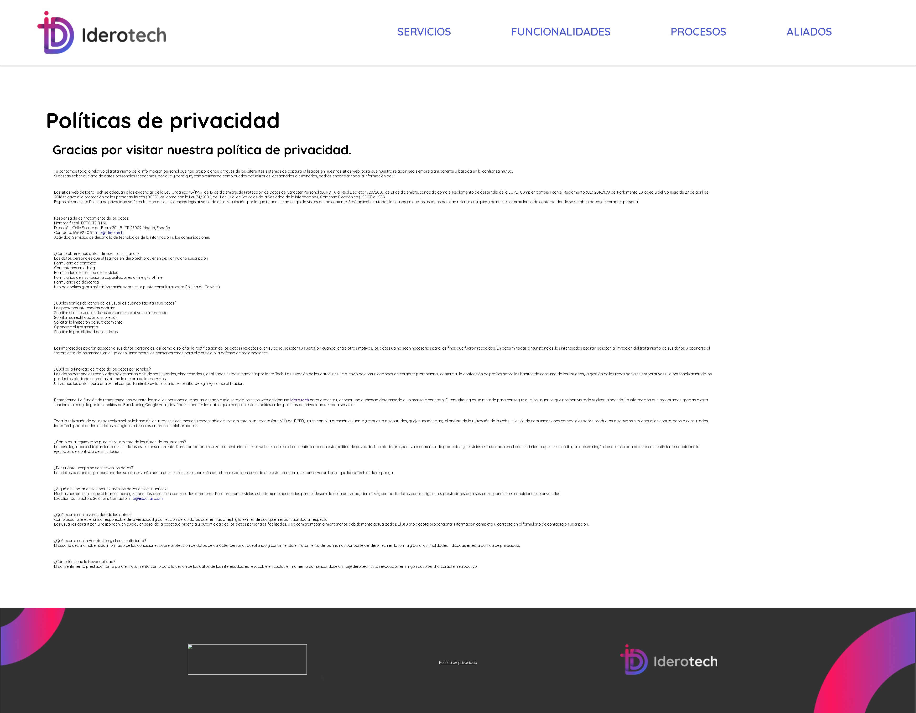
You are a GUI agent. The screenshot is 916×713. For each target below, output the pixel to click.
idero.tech (299, 400)
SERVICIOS (424, 31)
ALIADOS (809, 31)
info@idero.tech (109, 232)
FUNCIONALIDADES (561, 31)
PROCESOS (698, 31)
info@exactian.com (146, 498)
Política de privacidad (458, 662)
